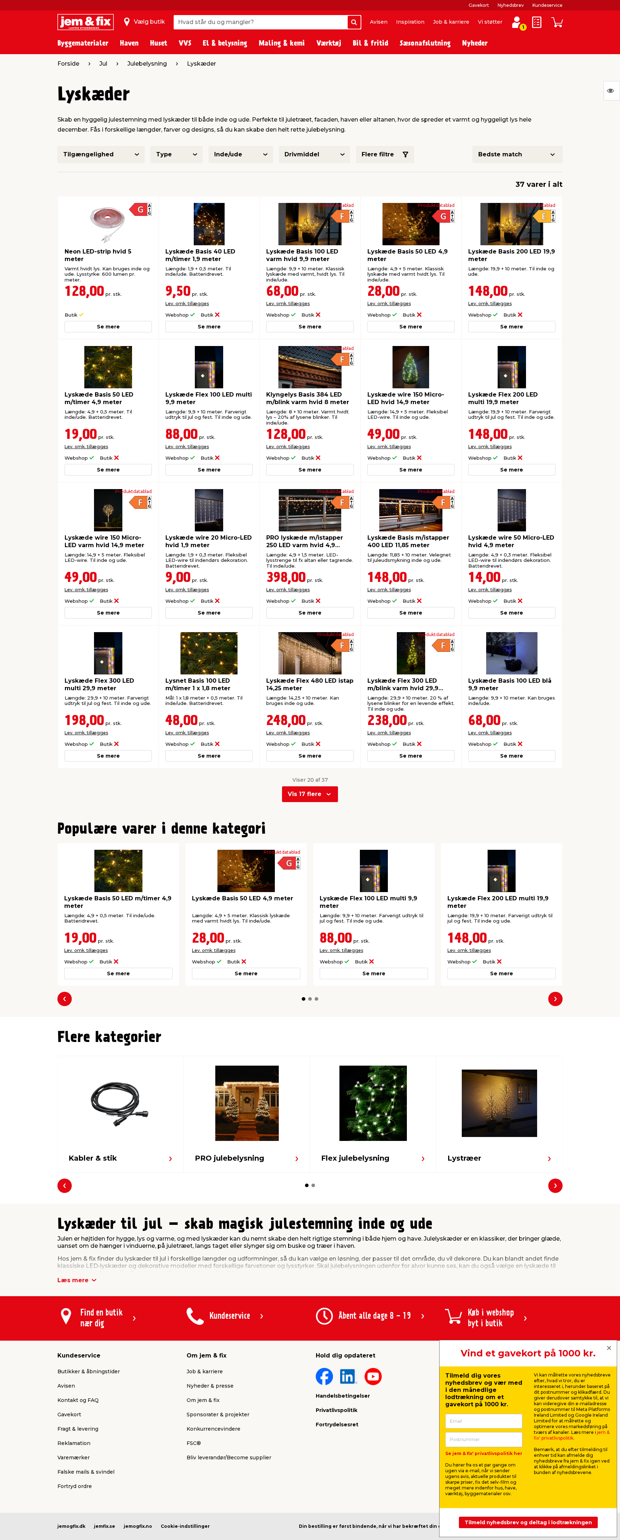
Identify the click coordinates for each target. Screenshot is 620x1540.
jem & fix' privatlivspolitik (572, 1435)
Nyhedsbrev (511, 5)
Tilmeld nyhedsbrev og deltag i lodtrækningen (528, 1522)
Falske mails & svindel (85, 1472)
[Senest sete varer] (612, 90)
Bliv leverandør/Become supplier (229, 1457)
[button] (303, 999)
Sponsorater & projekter (218, 1414)
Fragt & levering (77, 1429)
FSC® (194, 1443)
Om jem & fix (203, 1400)
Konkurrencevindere (213, 1429)
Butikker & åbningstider (88, 1371)
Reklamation (73, 1443)
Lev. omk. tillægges (187, 303)
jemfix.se (104, 1526)
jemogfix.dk (71, 1526)
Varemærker (73, 1457)
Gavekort (479, 5)
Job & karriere (451, 22)
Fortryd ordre (74, 1486)
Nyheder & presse (210, 1386)
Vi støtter (490, 22)
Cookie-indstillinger (185, 1526)
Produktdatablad (335, 205)
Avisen (379, 22)
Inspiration (410, 22)
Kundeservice (547, 5)
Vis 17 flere (304, 794)
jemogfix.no (138, 1526)
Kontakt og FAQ (78, 1400)
